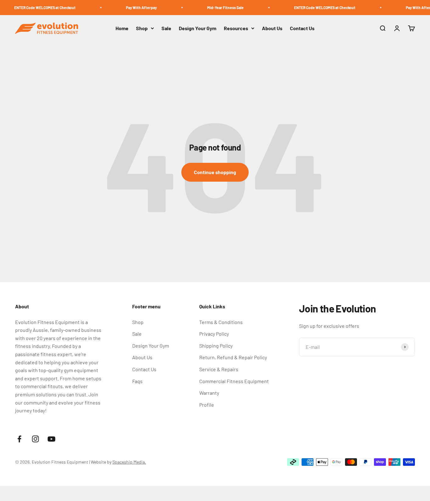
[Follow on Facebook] (19, 439)
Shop (142, 28)
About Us (272, 28)
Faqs (137, 381)
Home (122, 28)
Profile (206, 405)
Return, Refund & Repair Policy (233, 357)
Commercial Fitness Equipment (234, 381)
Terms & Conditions (221, 322)
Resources (236, 28)
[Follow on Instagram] (35, 439)
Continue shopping (215, 172)
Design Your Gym (197, 28)
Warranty (209, 393)
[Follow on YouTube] (51, 439)
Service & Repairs (218, 369)
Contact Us (302, 28)
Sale (166, 28)
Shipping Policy (216, 346)
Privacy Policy (214, 334)
